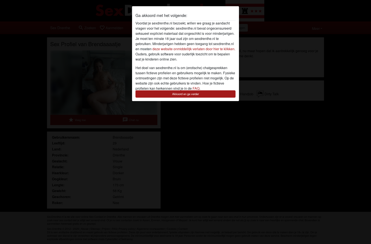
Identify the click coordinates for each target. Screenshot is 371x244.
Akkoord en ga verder (185, 94)
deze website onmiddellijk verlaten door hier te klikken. (193, 48)
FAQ (196, 88)
